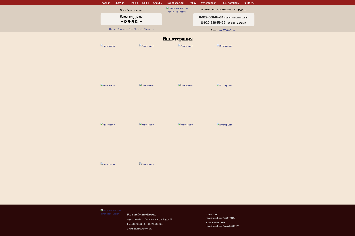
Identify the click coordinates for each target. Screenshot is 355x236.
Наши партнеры (230, 2)
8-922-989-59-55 (213, 22)
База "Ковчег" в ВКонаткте (141, 28)
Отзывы (157, 2)
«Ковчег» (120, 2)
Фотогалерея (208, 2)
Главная (105, 2)
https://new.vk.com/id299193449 (220, 217)
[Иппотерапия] (119, 63)
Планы (134, 2)
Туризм (192, 2)
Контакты (249, 2)
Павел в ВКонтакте (118, 28)
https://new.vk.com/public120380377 (222, 225)
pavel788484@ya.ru (227, 30)
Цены (145, 2)
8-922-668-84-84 (211, 17)
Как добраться (175, 2)
